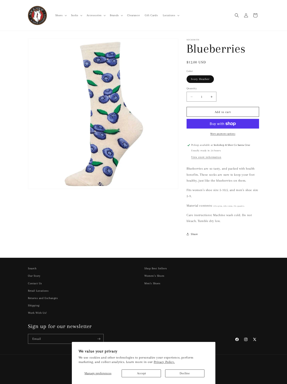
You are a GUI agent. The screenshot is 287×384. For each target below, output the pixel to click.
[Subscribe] (98, 339)
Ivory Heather (200, 79)
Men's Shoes (152, 283)
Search (32, 268)
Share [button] (194, 234)
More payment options (222, 133)
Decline (185, 373)
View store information (206, 157)
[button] (60, 15)
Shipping (33, 305)
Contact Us (35, 283)
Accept (141, 373)
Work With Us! (37, 312)
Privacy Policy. (164, 362)
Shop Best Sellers (155, 268)
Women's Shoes (154, 275)
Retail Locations (38, 290)
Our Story (34, 275)
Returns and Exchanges (43, 298)
